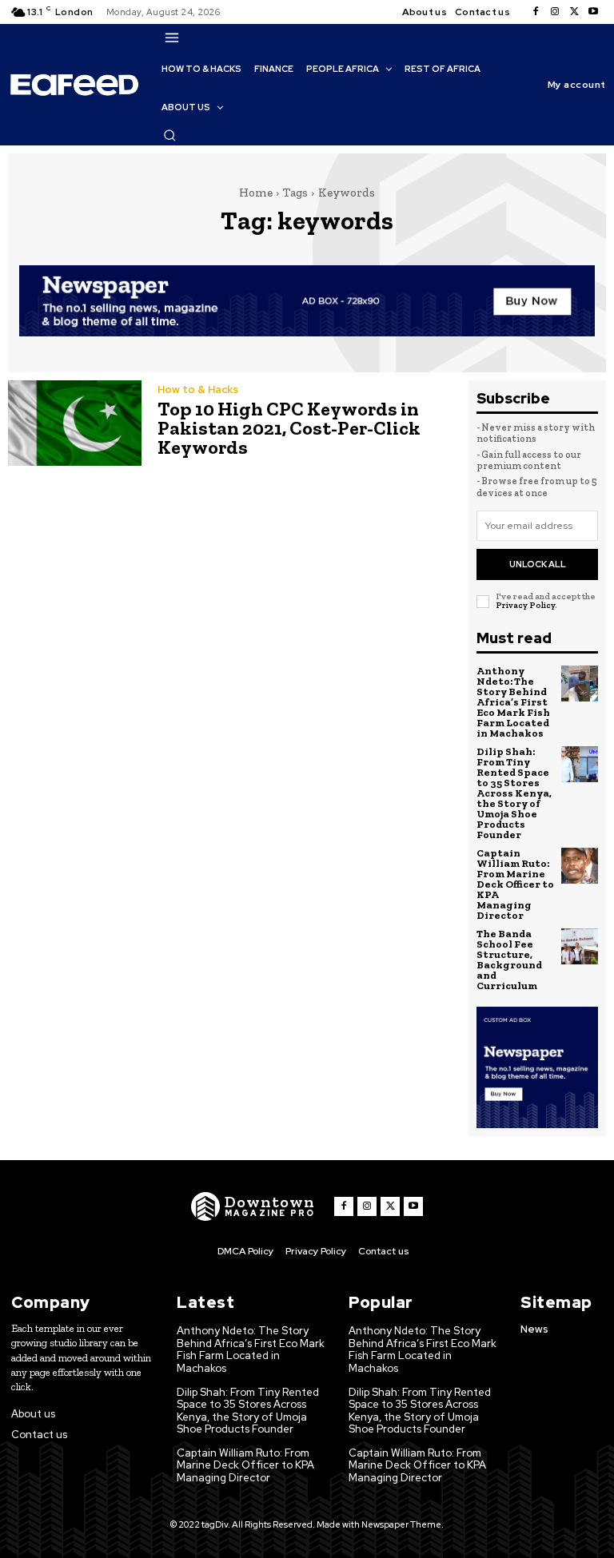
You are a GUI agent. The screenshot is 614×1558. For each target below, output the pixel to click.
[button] (169, 135)
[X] (574, 12)
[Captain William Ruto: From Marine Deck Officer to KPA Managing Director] (579, 866)
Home (256, 192)
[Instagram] (554, 12)
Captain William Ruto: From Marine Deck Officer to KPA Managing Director (515, 884)
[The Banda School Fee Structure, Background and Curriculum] (579, 946)
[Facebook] (535, 12)
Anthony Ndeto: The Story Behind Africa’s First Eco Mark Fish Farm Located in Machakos (513, 702)
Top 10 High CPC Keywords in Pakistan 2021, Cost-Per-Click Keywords (289, 428)
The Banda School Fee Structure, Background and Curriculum (509, 960)
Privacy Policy (525, 605)
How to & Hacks (197, 389)
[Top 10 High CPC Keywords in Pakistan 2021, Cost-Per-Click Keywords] (75, 423)
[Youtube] (593, 12)
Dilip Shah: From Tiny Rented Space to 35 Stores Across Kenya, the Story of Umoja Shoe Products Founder (514, 793)
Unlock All (537, 564)
